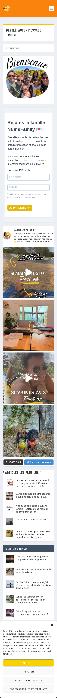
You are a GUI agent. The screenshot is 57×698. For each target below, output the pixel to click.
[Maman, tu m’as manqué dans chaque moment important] (10, 559)
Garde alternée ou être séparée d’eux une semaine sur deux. (33, 495)
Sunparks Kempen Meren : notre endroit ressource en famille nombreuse (30, 599)
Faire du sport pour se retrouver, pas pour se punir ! (32, 613)
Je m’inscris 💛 (19, 208)
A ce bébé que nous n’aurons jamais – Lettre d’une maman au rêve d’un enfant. (32, 508)
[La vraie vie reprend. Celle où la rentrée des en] (28, 325)
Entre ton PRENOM (18, 170)
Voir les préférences (28, 680)
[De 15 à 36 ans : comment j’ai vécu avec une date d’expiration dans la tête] (10, 584)
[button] (52, 625)
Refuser (28, 671)
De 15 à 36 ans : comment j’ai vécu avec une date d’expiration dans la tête (33, 585)
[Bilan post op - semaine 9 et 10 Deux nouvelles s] (28, 272)
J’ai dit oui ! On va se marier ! (32, 519)
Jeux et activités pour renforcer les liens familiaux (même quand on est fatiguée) (33, 534)
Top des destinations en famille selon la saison (33, 571)
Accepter (29, 662)
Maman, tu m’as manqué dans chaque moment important (33, 558)
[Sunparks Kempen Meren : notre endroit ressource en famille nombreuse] (10, 599)
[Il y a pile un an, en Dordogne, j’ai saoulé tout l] (28, 431)
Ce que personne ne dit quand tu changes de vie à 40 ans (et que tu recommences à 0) (32, 483)
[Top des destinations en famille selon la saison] (10, 571)
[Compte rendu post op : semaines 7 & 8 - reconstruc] (28, 378)
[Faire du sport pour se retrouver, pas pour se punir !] (10, 613)
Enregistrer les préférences (28, 689)
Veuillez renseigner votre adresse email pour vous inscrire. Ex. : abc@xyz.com (26, 196)
